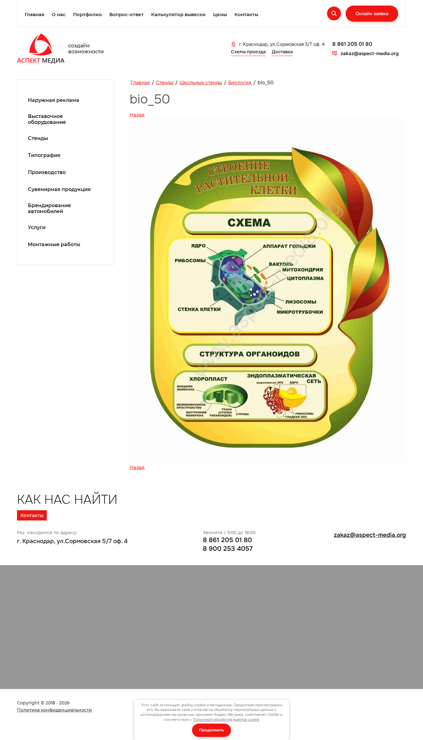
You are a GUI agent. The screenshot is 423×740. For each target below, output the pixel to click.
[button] (372, 14)
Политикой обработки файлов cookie (226, 719)
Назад (137, 114)
